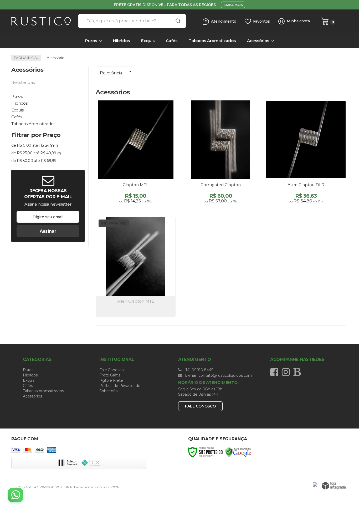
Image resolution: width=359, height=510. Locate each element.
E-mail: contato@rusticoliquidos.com (218, 375)
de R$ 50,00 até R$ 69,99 (35, 160)
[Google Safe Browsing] (238, 452)
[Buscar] (176, 21)
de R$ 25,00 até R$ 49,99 (36, 153)
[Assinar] (48, 231)
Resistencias (22, 82)
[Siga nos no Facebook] (275, 372)
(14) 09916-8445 (198, 370)
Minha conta (298, 21)
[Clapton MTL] (135, 155)
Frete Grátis (109, 375)
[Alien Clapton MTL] (135, 267)
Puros (28, 370)
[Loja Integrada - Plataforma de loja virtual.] (334, 486)
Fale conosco (200, 406)
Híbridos (30, 375)
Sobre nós (108, 391)
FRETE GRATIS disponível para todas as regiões (165, 4)
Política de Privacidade (119, 385)
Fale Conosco (111, 370)
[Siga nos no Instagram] (287, 372)
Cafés (28, 385)
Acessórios (32, 396)
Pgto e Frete (111, 380)
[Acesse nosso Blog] (298, 372)
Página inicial (26, 58)
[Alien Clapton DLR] (306, 155)
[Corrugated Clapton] (220, 155)
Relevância (111, 72)
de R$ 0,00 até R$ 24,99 (35, 145)
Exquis (28, 380)
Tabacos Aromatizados (43, 391)
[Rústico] (42, 21)
